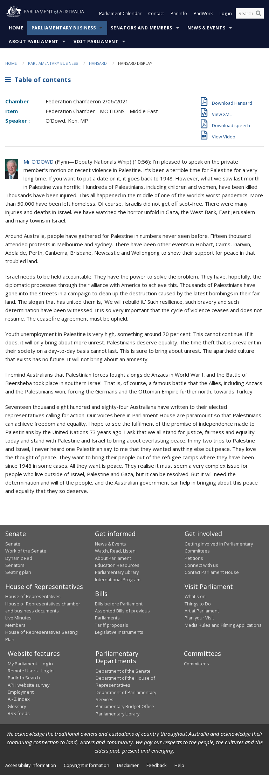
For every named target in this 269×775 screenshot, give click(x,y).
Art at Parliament (202, 611)
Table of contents (41, 79)
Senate (12, 544)
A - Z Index (19, 699)
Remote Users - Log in (31, 670)
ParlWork (203, 13)
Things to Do (198, 604)
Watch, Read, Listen (115, 551)
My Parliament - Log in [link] (30, 663)
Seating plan (18, 572)
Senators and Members (141, 28)
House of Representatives (33, 596)
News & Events (206, 28)
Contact (156, 13)
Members (15, 625)
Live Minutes (18, 618)
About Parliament (33, 41)
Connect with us (201, 565)
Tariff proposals (111, 625)
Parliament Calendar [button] (120, 13)
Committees (196, 663)
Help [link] (179, 765)
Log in (226, 13)
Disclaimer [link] (128, 765)
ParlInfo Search (24, 677)
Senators (15, 565)
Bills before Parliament (119, 604)
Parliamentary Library (117, 572)
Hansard (98, 63)
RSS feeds (19, 713)
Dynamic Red (18, 558)
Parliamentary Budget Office (125, 706)
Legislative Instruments (119, 632)
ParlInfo (179, 13)
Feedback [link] (156, 765)
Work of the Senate (25, 551)
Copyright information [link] (86, 765)
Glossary (17, 706)
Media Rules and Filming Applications (223, 625)
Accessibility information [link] (30, 765)
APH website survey (28, 685)
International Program (117, 579)
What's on (195, 596)
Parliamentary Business (64, 28)
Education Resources (117, 565)
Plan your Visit (199, 618)
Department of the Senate (123, 671)
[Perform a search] (258, 13)
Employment (21, 692)
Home (16, 28)
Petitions (194, 558)
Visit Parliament (96, 41)
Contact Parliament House (212, 572)
